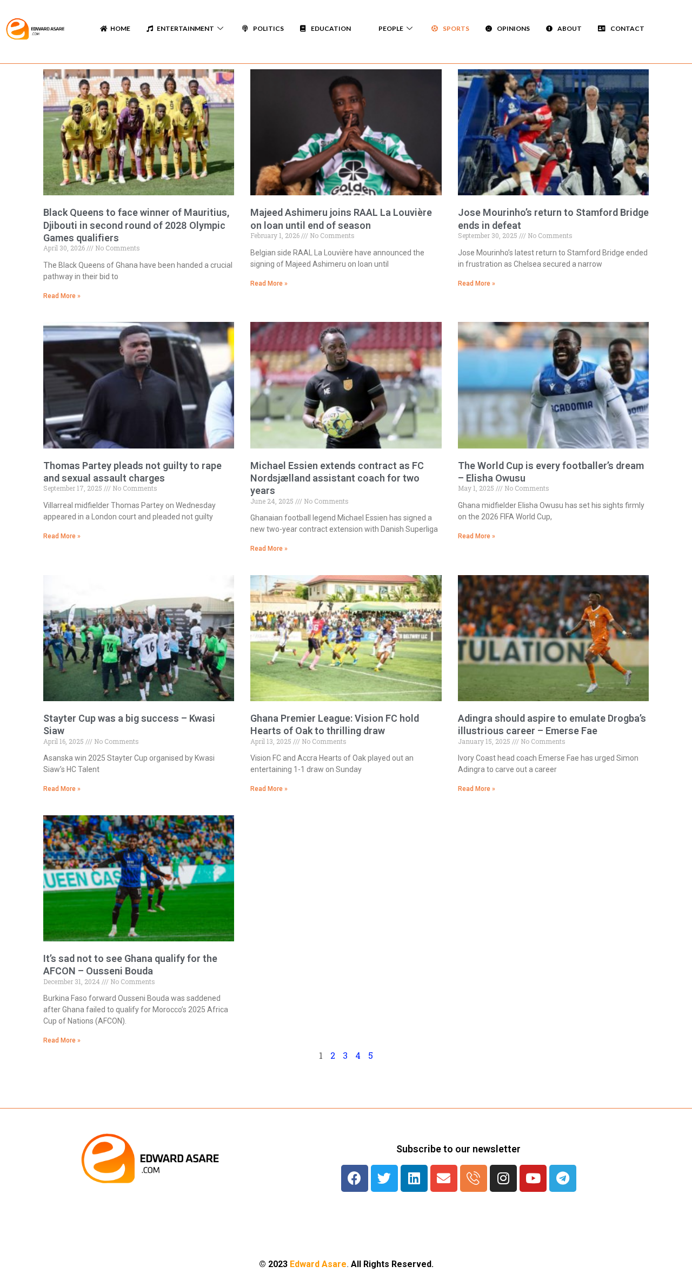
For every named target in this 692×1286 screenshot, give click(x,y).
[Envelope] (443, 1178)
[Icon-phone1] (473, 1178)
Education (330, 28)
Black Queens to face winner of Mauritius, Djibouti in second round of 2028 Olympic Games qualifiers (136, 225)
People (389, 28)
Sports (455, 28)
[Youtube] (533, 1178)
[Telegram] (562, 1178)
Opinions (512, 28)
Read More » (62, 296)
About (568, 28)
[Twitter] (384, 1178)
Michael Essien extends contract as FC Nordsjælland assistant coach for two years (337, 478)
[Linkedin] (414, 1178)
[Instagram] (503, 1178)
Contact (626, 28)
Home (120, 28)
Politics (267, 28)
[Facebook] (354, 1178)
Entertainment (185, 28)
